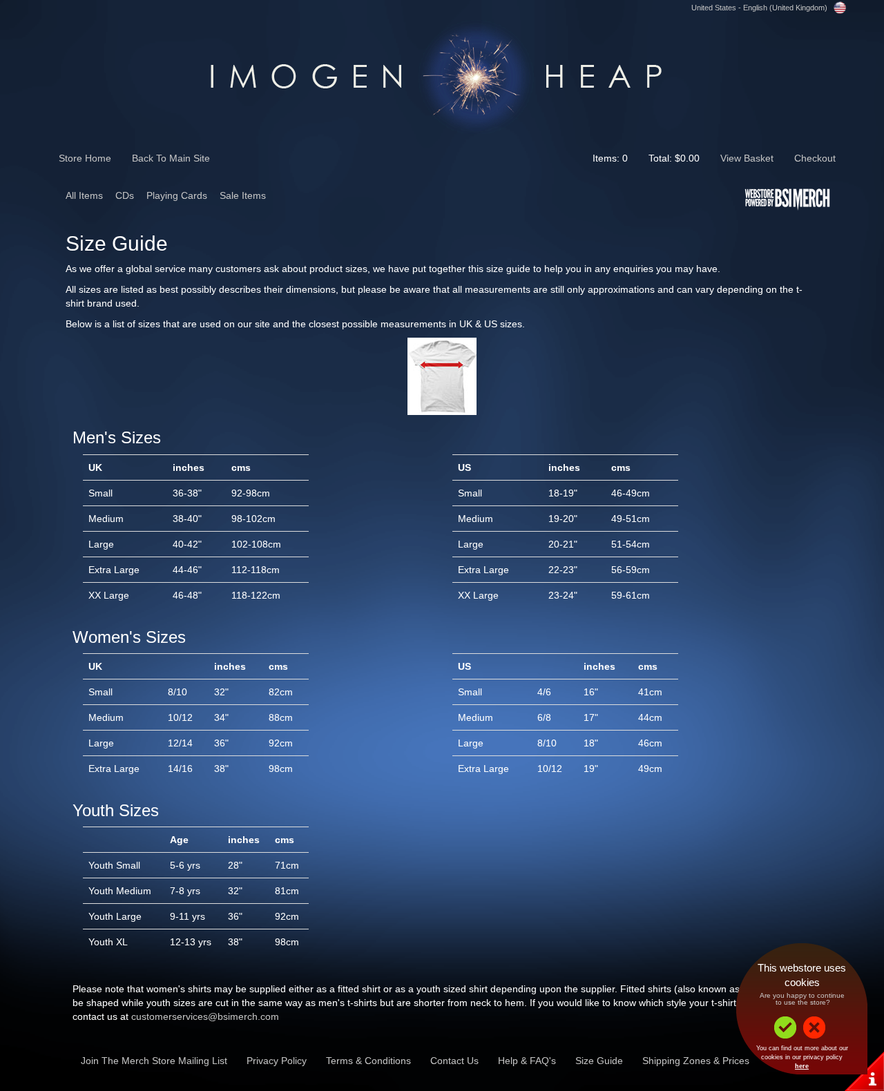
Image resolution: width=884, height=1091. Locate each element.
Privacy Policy (277, 1060)
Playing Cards (176, 195)
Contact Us (454, 1060)
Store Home (85, 158)
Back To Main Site (171, 158)
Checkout (815, 158)
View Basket (747, 158)
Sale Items (243, 195)
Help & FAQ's (527, 1060)
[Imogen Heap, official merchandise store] (442, 74)
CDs (124, 195)
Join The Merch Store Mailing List (154, 1060)
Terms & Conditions (368, 1060)
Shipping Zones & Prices (695, 1060)
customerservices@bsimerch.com (205, 1016)
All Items (84, 195)
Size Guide (599, 1060)
